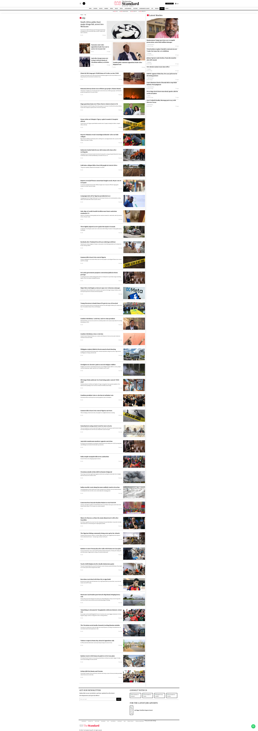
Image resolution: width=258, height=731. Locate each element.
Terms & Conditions (140, 721)
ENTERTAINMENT (128, 8)
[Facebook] (136, 695)
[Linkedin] (160, 695)
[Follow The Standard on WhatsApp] (253, 726)
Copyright (120, 721)
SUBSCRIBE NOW (169, 3)
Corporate (83, 721)
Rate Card (97, 721)
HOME (90, 8)
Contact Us (90, 721)
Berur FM (142, 11)
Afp (85, 14)
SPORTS (121, 8)
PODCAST (157, 8)
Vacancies (103, 721)
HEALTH (116, 8)
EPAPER (162, 8)
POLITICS (100, 8)
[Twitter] (148, 695)
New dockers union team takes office (158, 67)
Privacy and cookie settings (150, 720)
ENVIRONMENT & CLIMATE (144, 8)
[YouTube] (172, 695)
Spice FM (134, 11)
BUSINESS (106, 8)
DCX (108, 721)
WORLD (111, 8)
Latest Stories (155, 15)
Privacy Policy (131, 721)
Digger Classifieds (140, 710)
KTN (152, 8)
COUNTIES (95, 8)
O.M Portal (113, 721)
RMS (125, 721)
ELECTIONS (135, 8)
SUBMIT (118, 699)
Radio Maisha (124, 11)
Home (81, 14)
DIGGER (167, 8)
